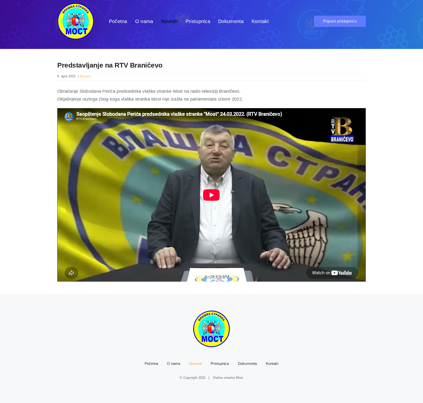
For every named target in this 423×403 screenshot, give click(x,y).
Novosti (85, 76)
